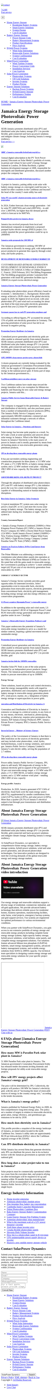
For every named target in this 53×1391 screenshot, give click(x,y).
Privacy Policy (7, 1377)
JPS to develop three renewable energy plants (19, 453)
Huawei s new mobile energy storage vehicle (27, 1242)
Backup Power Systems (23, 89)
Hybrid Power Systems (17, 48)
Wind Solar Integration (22, 50)
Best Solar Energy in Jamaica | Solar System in (20, 499)
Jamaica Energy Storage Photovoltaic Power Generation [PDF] (26, 1028)
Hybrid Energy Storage (22, 91)
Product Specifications (22, 43)
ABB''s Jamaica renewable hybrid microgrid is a (20, 152)
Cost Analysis (18, 71)
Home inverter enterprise (18, 1199)
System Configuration (22, 56)
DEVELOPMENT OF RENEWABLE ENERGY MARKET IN (25, 259)
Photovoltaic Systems (22, 76)
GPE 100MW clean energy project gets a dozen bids (21, 357)
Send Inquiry (12, 1385)
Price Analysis (18, 45)
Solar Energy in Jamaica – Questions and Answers (21, 427)
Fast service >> (8, 141)
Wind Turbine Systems (22, 63)
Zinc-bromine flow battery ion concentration (26, 1204)
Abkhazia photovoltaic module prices (23, 1201)
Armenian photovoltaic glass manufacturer (26, 1219)
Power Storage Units (21, 38)
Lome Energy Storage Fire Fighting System (26, 1217)
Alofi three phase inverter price (20, 1227)
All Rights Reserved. (22, 1380)
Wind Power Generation (17, 61)
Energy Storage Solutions (18, 86)
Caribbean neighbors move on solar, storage (18, 379)
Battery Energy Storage (17, 35)
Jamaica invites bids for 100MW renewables (18, 661)
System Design (19, 30)
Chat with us (6, 1032)
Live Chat (11, 1387)
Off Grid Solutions (20, 79)
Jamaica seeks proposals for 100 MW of (17, 240)
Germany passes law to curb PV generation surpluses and (23, 312)
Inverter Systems (19, 81)
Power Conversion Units (23, 66)
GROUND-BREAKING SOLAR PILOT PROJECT (21, 477)
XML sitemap (21, 1377)
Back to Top (34, 1377)
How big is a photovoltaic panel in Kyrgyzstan (27, 1235)
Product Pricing (19, 84)
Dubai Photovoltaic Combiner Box (22, 1209)
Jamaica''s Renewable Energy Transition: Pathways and (23, 621)
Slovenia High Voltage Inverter (20, 1232)
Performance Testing (21, 94)
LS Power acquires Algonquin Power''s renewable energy (24, 602)
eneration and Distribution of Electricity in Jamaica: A (23, 704)
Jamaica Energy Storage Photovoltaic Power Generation (24, 286)
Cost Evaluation (19, 32)
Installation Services (21, 68)
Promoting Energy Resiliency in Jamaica (17, 331)
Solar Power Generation (17, 74)
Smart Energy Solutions (23, 27)
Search (32, 1375)
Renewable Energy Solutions (25, 53)
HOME (4, 101)
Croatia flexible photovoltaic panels (22, 1230)
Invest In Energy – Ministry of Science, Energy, (20, 730)
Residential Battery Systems (24, 25)
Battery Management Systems (25, 40)
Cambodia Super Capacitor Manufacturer (25, 1206)
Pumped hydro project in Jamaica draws (17, 219)
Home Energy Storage (17, 22)
